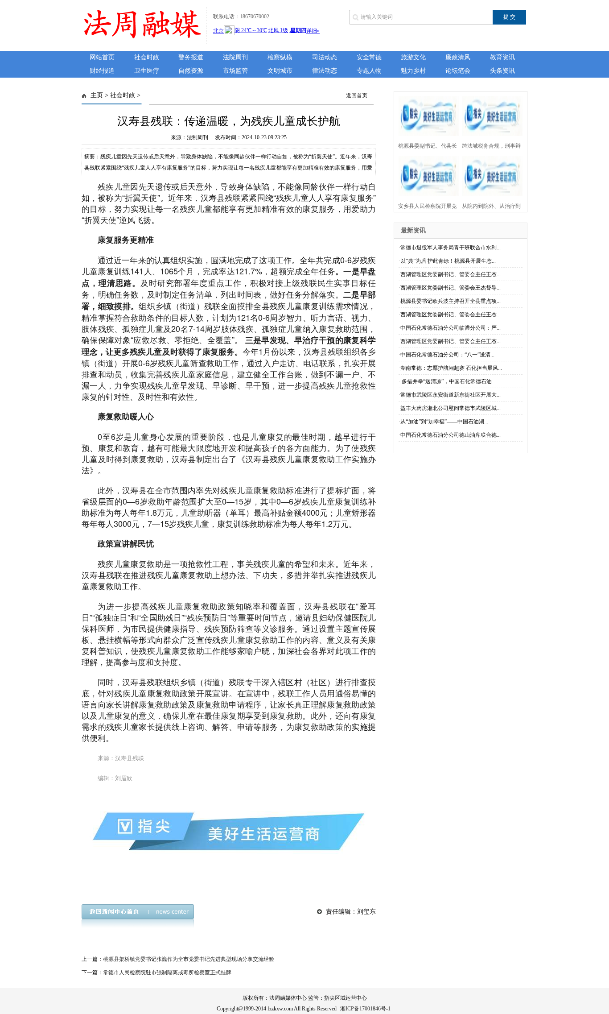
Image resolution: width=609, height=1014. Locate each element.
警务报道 (190, 57)
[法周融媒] (141, 39)
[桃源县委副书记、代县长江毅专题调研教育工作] (426, 115)
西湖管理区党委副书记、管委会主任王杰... (450, 274)
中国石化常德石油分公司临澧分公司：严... (450, 328)
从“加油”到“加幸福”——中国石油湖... (444, 421)
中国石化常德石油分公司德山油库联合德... (450, 435)
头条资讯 (502, 70)
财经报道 (102, 70)
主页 (97, 95)
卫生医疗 (146, 70)
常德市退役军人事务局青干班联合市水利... (450, 247)
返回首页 (356, 95)
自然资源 (190, 70)
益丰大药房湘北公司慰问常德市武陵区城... (450, 408)
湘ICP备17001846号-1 (365, 1009)
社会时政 (146, 57)
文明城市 (279, 70)
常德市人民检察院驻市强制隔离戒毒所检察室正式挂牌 (167, 972)
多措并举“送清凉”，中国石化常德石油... (448, 381)
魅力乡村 (413, 70)
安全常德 (369, 57)
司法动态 (324, 57)
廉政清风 (457, 57)
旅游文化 (413, 57)
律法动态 (324, 70)
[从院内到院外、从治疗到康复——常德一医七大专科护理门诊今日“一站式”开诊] (489, 175)
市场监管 (235, 70)
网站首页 (102, 57)
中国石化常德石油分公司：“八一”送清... (447, 355)
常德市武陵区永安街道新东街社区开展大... (450, 395)
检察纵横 (279, 57)
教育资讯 (502, 57)
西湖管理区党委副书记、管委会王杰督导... (450, 288)
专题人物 (369, 70)
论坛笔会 (457, 70)
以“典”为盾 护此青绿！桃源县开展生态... (448, 261)
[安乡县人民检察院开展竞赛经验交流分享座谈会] (426, 175)
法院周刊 (235, 57)
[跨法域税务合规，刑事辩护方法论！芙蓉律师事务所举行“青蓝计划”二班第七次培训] (489, 115)
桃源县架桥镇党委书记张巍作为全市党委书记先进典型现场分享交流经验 (188, 959)
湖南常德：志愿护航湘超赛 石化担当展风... (451, 368)
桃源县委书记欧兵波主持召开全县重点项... (450, 301)
